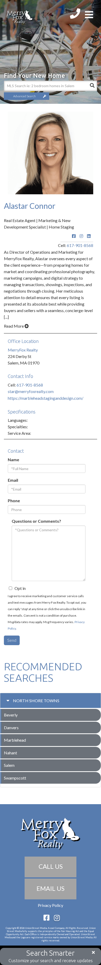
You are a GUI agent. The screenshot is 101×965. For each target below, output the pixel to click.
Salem (9, 765)
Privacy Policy (50, 905)
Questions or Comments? (36, 521)
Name (13, 459)
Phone (14, 500)
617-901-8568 (80, 245)
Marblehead (15, 739)
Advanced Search (24, 96)
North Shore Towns (36, 700)
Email (13, 480)
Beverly (11, 714)
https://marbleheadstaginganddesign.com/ (45, 398)
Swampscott (15, 777)
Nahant (10, 752)
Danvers (11, 727)
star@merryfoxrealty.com (31, 391)
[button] (92, 86)
